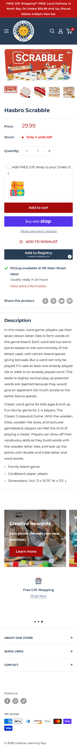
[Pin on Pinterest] (53, 301)
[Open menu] (6, 31)
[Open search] (52, 31)
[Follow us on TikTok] (24, 701)
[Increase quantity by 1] (49, 150)
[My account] (60, 31)
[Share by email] (70, 301)
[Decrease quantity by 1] (26, 150)
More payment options (39, 231)
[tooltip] (70, 257)
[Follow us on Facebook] (7, 701)
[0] (69, 31)
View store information (28, 286)
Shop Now (38, 596)
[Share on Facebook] (45, 301)
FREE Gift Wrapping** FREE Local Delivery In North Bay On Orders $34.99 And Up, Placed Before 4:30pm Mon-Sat (38, 9)
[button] (38, 254)
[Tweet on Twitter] (62, 301)
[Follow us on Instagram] (15, 701)
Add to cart (38, 208)
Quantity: (11, 151)
